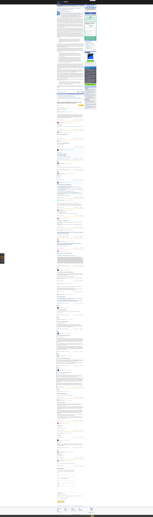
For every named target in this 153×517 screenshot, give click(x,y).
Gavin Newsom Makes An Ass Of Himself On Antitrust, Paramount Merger (66, 96)
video (58, 90)
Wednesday (87, 99)
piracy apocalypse (73, 15)
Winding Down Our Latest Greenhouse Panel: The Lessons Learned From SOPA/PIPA (90, 44)
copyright (65, 89)
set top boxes (81, 89)
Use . (60, 494)
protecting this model (74, 66)
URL (57, 480)
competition (62, 89)
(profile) (65, 149)
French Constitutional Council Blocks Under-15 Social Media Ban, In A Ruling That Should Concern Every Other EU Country (91, 107)
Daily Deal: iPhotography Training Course (90, 94)
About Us (65, 509)
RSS (60, 105)
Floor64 (79, 514)
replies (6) (59, 303)
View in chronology (61, 129)
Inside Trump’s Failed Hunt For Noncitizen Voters (90, 102)
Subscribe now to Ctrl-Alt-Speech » (90, 39)
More (85, 108)
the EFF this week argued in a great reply (68, 50)
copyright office (68, 89)
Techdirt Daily (64, 478)
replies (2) (59, 351)
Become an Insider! (90, 84)
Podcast (58, 511)
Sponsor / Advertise (73, 510)
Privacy (65, 510)
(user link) (65, 173)
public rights (74, 89)
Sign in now (65, 471)
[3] (58, 171)
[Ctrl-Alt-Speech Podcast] (90, 18)
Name (58, 472)
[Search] (95, 0)
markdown (60, 494)
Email (58, 475)
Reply (57, 129)
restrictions (77, 89)
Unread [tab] (67, 107)
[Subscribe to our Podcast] (93, 6)
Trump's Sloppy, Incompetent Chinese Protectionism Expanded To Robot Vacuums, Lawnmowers (69, 97)
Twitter (58, 509)
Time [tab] (58, 107)
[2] (58, 161)
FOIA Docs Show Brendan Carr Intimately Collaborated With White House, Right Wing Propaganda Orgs (90, 98)
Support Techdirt (80, 510)
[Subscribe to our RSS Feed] (91, 6)
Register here (72, 471)
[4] (58, 331)
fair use (72, 89)
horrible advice (67, 31)
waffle (58, 30)
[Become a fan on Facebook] (89, 6)
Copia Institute (80, 509)
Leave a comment (81, 105)
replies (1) (59, 169)
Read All (94, 49)
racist (66, 15)
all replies (64, 109)
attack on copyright (65, 17)
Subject (58, 483)
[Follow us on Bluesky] (87, 6)
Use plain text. (65, 494)
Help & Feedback (73, 509)
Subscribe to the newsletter (63, 478)
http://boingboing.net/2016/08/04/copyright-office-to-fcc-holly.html (66, 255)
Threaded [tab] (63, 107)
